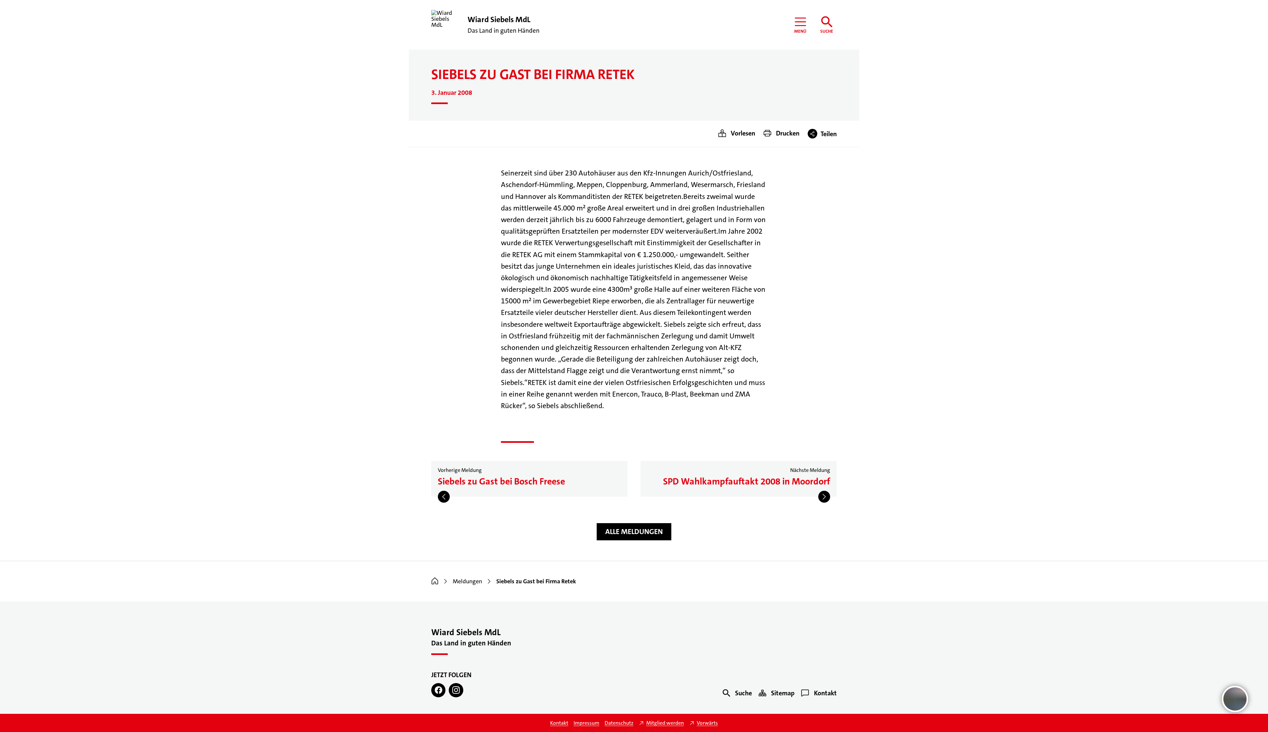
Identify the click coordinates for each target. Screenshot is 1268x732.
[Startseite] (435, 581)
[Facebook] (438, 690)
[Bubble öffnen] (1235, 699)
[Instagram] (456, 690)
